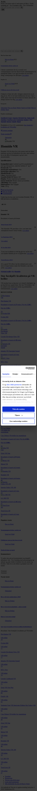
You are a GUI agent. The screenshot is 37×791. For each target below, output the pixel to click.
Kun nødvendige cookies (18, 421)
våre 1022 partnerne (14, 385)
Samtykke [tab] (5, 374)
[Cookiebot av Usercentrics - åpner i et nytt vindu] (26, 368)
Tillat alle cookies (18, 409)
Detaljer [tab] (15, 374)
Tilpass (17, 415)
